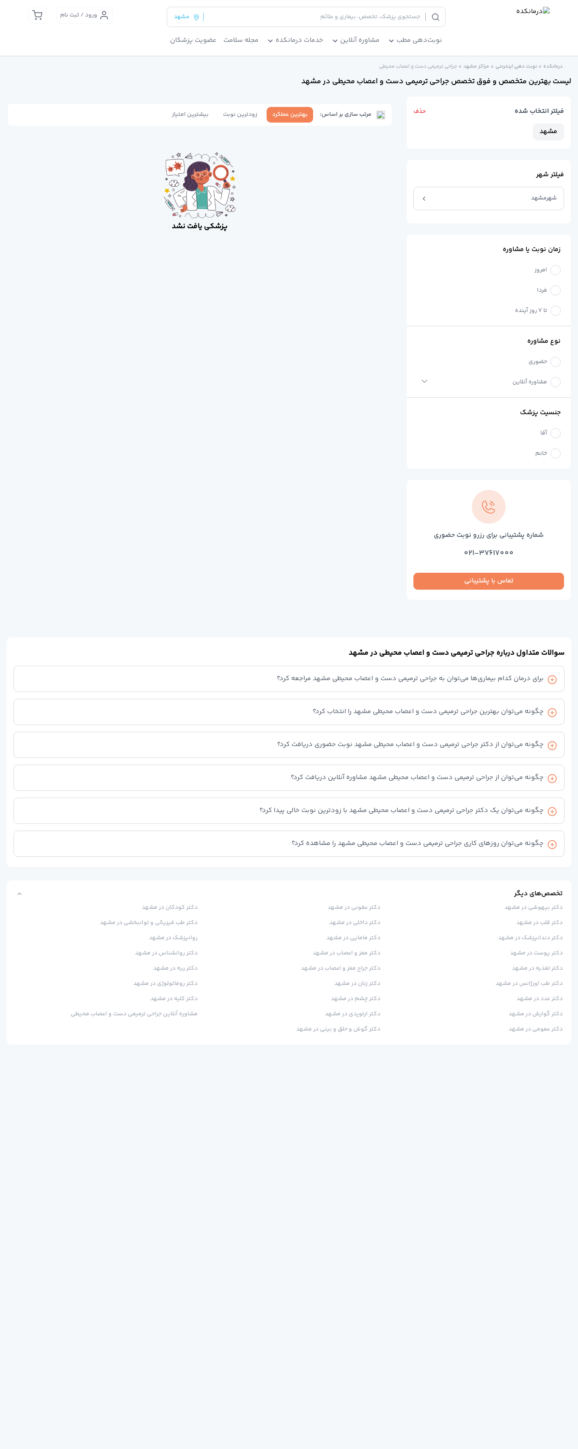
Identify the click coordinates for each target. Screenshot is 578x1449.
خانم (541, 453)
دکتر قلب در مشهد (539, 922)
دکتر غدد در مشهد (540, 998)
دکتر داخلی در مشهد (354, 922)
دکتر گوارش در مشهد (536, 1014)
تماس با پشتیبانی (489, 581)
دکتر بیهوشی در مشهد (533, 907)
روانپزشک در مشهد (173, 938)
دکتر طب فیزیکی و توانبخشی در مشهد (149, 922)
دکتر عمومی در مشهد (536, 1029)
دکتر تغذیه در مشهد (537, 968)
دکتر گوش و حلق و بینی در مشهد (338, 1029)
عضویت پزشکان (193, 41)
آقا (543, 433)
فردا (542, 290)
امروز (540, 270)
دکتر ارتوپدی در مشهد (352, 1014)
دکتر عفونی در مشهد (354, 907)
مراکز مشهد (476, 67)
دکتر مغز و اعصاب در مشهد (346, 953)
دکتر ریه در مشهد (175, 968)
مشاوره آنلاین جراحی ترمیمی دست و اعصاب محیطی (134, 1014)
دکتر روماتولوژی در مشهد (165, 983)
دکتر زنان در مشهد (357, 983)
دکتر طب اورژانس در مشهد (529, 983)
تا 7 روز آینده (531, 310)
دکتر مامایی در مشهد (353, 938)
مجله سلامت (241, 41)
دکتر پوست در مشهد (536, 953)
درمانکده (553, 67)
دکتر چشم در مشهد (355, 998)
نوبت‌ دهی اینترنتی (516, 67)
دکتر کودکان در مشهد (170, 907)
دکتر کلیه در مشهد (174, 998)
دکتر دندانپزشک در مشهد (530, 938)
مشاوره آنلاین (529, 382)
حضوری (537, 362)
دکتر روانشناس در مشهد (166, 953)
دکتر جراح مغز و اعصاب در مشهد (340, 968)
